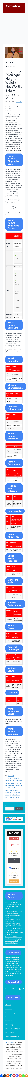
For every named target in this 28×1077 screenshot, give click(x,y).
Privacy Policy (9, 1033)
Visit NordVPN (14, 881)
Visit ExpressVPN (14, 860)
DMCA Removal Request (12, 1029)
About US (8, 1005)
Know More (9, 975)
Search (7, 806)
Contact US (8, 1009)
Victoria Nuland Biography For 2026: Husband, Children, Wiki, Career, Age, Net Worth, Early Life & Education (13, 792)
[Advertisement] (14, 29)
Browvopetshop (13, 6)
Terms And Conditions (12, 1037)
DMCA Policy (9, 1025)
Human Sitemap (10, 1017)
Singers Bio (11, 776)
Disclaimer (8, 1021)
